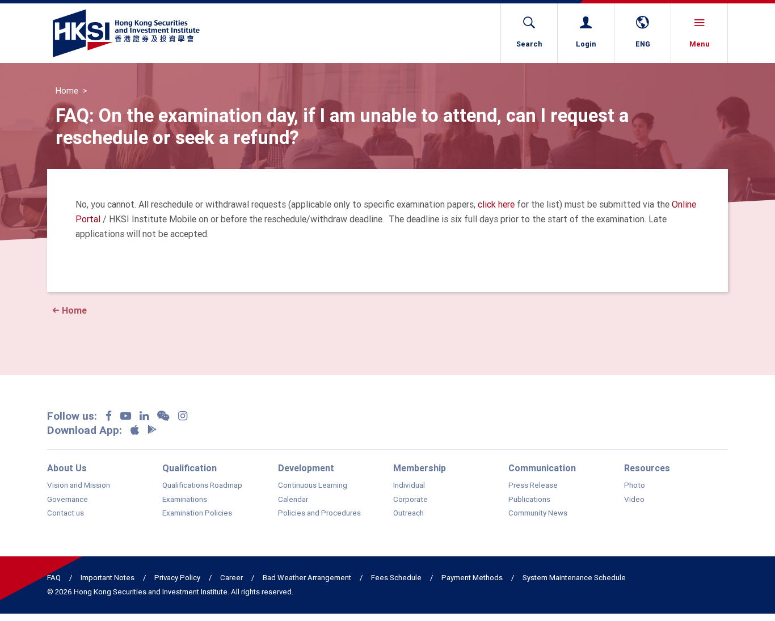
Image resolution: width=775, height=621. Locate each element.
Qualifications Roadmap (202, 485)
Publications (529, 499)
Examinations (184, 499)
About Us (67, 468)
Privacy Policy (177, 577)
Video (634, 499)
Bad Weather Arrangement (307, 577)
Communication (542, 468)
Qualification (189, 468)
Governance (67, 499)
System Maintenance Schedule (574, 577)
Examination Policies (197, 513)
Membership (419, 468)
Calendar (293, 499)
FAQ (54, 577)
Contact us (65, 513)
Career (231, 577)
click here (496, 204)
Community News (537, 513)
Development (306, 468)
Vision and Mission (78, 485)
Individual (409, 485)
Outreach (408, 513)
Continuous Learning (312, 485)
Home (67, 91)
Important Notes (107, 577)
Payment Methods (472, 577)
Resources (647, 468)
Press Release (533, 485)
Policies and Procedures (319, 513)
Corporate (410, 499)
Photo (634, 485)
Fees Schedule (396, 577)
